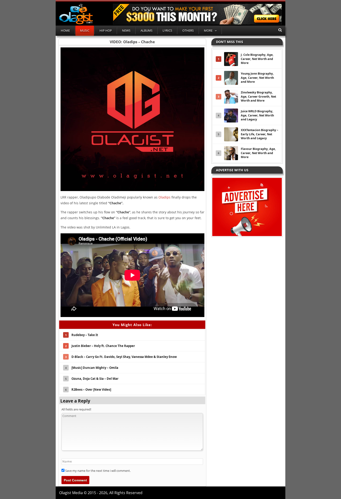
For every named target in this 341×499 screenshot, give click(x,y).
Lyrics (167, 30)
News (126, 30)
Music (84, 30)
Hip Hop (106, 30)
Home (65, 30)
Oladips (164, 197)
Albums (146, 30)
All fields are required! (76, 409)
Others (188, 30)
